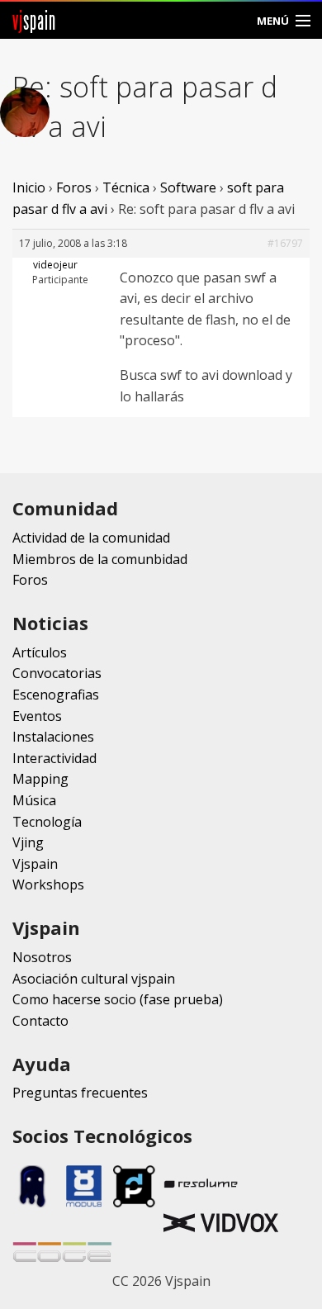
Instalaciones (53, 737)
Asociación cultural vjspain (93, 979)
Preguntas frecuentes (80, 1093)
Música (34, 800)
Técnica (125, 187)
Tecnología (47, 822)
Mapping (40, 779)
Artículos (39, 652)
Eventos (37, 716)
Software (188, 187)
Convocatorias (57, 673)
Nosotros (42, 957)
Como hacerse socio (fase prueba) (117, 999)
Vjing (28, 842)
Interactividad (54, 758)
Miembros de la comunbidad (99, 559)
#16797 (285, 243)
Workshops (48, 884)
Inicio (28, 187)
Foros (74, 187)
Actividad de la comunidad (91, 538)
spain (34, 20)
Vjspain (35, 864)
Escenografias (55, 694)
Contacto (40, 1021)
